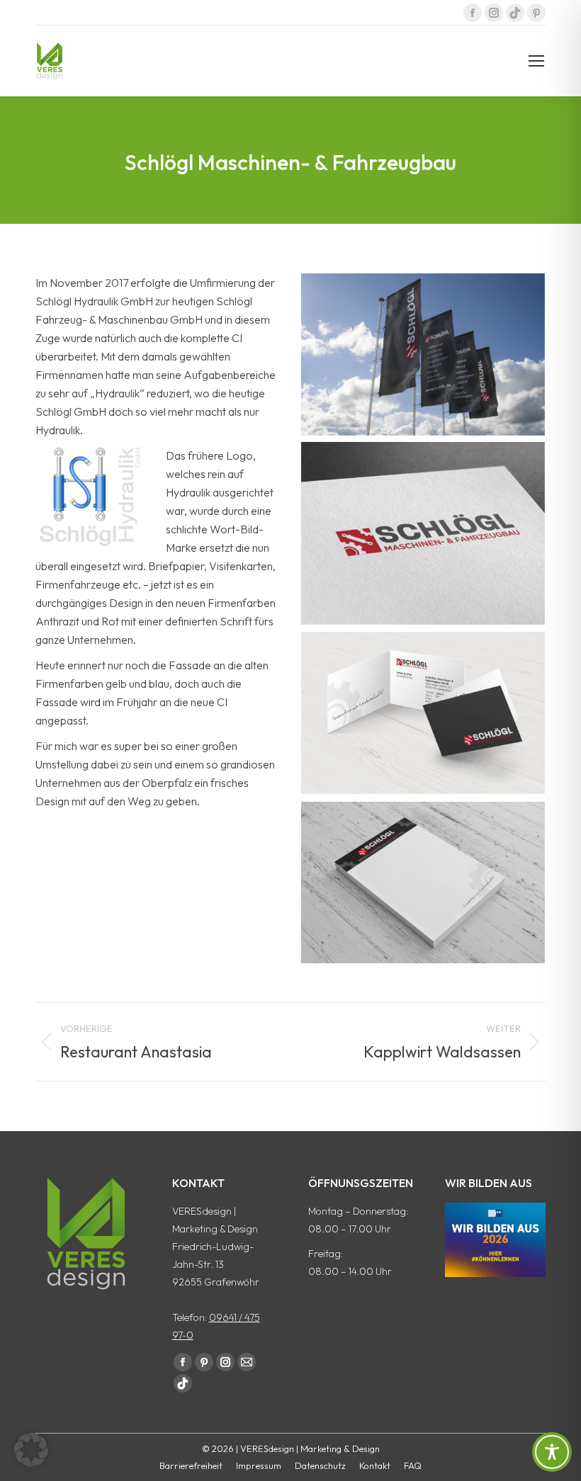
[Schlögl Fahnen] (423, 354)
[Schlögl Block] (423, 882)
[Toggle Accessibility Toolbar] (552, 1452)
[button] (31, 1450)
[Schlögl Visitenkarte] (423, 713)
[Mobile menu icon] (536, 61)
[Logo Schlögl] (423, 533)
